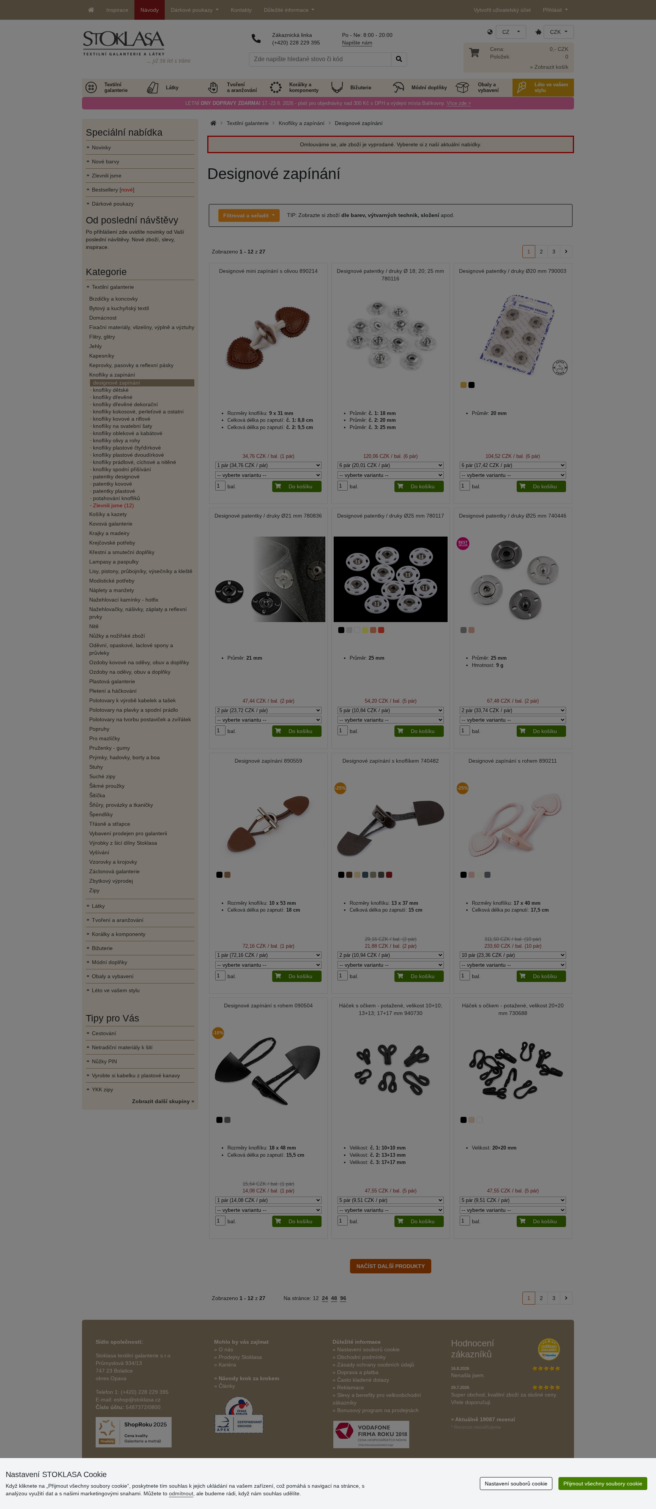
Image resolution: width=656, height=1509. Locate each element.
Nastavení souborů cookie (516, 1483)
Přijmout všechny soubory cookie (602, 1483)
